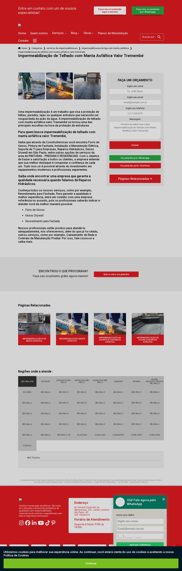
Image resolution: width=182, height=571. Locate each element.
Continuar (91, 563)
